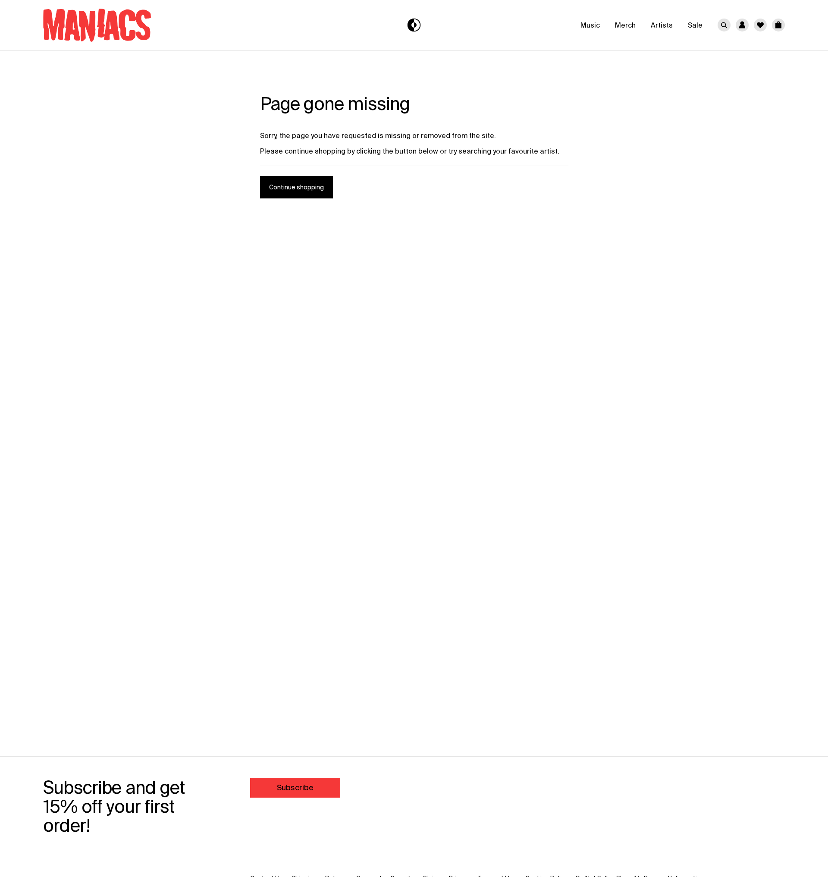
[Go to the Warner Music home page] (166, 25)
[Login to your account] (742, 25)
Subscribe (295, 787)
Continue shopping (296, 187)
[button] (778, 25)
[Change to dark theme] (414, 25)
